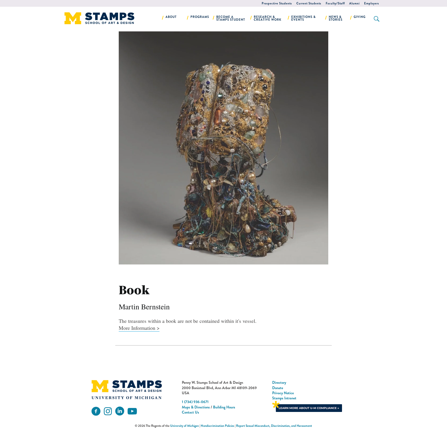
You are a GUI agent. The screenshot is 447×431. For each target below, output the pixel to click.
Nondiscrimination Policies (217, 426)
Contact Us (190, 412)
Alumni (354, 3)
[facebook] (95, 411)
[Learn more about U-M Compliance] (307, 406)
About (171, 17)
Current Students (308, 3)
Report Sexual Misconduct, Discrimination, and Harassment (274, 426)
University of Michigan (184, 426)
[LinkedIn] (119, 411)
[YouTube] (132, 411)
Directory (279, 382)
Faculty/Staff (335, 3)
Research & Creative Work (267, 18)
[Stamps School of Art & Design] (126, 389)
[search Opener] (376, 19)
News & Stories (335, 18)
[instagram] (108, 411)
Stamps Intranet (284, 398)
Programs (199, 17)
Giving (360, 17)
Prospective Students (277, 3)
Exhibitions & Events (303, 18)
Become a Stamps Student (230, 18)
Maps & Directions (196, 407)
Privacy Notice (283, 393)
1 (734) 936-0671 (195, 401)
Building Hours (224, 407)
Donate (277, 388)
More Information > (139, 327)
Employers (371, 3)
